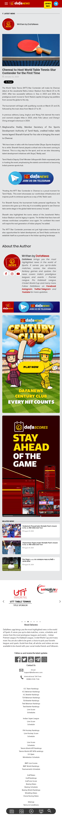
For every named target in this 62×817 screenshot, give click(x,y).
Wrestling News (31, 793)
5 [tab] (34, 621)
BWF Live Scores (31, 763)
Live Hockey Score (31, 733)
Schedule (31, 724)
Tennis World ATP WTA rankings (31, 751)
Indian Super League (31, 719)
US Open (31, 754)
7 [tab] (40, 621)
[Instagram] (12, 274)
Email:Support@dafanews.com (33, 671)
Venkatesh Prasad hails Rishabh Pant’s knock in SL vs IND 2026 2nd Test (39, 527)
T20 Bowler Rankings (31, 701)
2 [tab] (24, 621)
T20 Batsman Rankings (31, 698)
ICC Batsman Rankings (31, 692)
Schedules (31, 713)
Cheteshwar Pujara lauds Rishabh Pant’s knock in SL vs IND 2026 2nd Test (40, 544)
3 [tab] (27, 621)
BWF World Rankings (31, 766)
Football (9, 567)
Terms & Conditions (31, 805)
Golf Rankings (31, 778)
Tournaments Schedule (31, 769)
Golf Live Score (31, 781)
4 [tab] (31, 621)
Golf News (31, 775)
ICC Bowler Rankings (31, 695)
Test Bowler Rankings (31, 707)
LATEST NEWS (8, 14)
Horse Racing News (31, 796)
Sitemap (31, 802)
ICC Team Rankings (31, 689)
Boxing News (31, 784)
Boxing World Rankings (31, 790)
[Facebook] (6, 274)
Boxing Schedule (31, 787)
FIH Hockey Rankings (31, 730)
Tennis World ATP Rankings (31, 748)
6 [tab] (37, 621)
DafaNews (42, 256)
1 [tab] (21, 621)
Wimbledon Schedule (31, 757)
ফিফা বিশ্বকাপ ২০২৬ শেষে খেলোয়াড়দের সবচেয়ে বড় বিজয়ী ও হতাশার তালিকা (38, 560)
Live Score (31, 710)
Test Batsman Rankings (31, 704)
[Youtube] (18, 274)
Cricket (8, 534)
